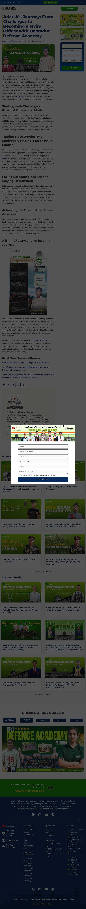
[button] (64, 426)
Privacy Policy (41, 475)
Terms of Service (49, 475)
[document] (43, 454)
